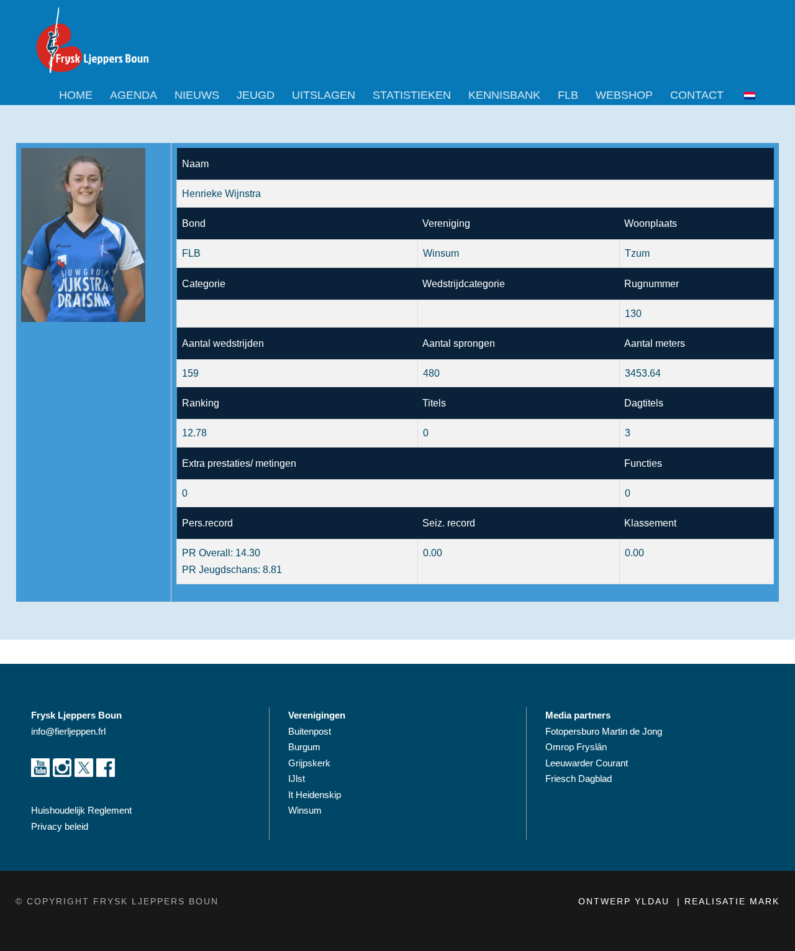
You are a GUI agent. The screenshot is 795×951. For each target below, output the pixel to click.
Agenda (133, 95)
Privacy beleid (59, 826)
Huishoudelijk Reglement (82, 810)
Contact (697, 95)
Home (76, 95)
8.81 (272, 569)
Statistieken (412, 95)
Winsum (305, 810)
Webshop (624, 95)
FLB (568, 95)
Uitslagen (323, 95)
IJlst (296, 778)
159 (190, 373)
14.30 (247, 553)
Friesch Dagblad (579, 778)
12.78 (194, 433)
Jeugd (256, 95)
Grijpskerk (309, 763)
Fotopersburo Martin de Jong (603, 731)
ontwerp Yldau (625, 901)
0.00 (634, 553)
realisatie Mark (731, 901)
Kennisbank (504, 95)
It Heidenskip (314, 794)
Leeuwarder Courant (587, 763)
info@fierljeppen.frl (68, 731)
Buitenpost (309, 731)
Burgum (304, 747)
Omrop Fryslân (577, 747)
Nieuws (197, 95)
